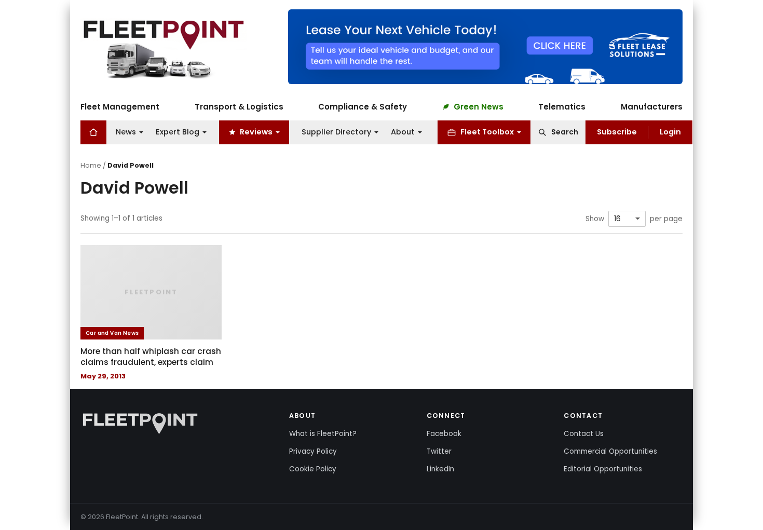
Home (90, 165)
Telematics (561, 106)
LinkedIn (440, 469)
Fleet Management (119, 106)
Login (670, 132)
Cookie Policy (312, 469)
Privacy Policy (313, 451)
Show (594, 219)
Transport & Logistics (239, 106)
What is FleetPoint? (323, 434)
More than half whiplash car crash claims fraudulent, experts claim (150, 357)
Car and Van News (112, 333)
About (403, 132)
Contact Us (584, 434)
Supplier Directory (336, 132)
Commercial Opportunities (610, 451)
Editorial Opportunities (603, 469)
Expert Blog (177, 132)
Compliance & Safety (362, 106)
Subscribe (617, 132)
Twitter (439, 451)
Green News (478, 106)
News (126, 132)
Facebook (444, 434)
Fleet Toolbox (487, 132)
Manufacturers (652, 106)
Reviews (256, 132)
